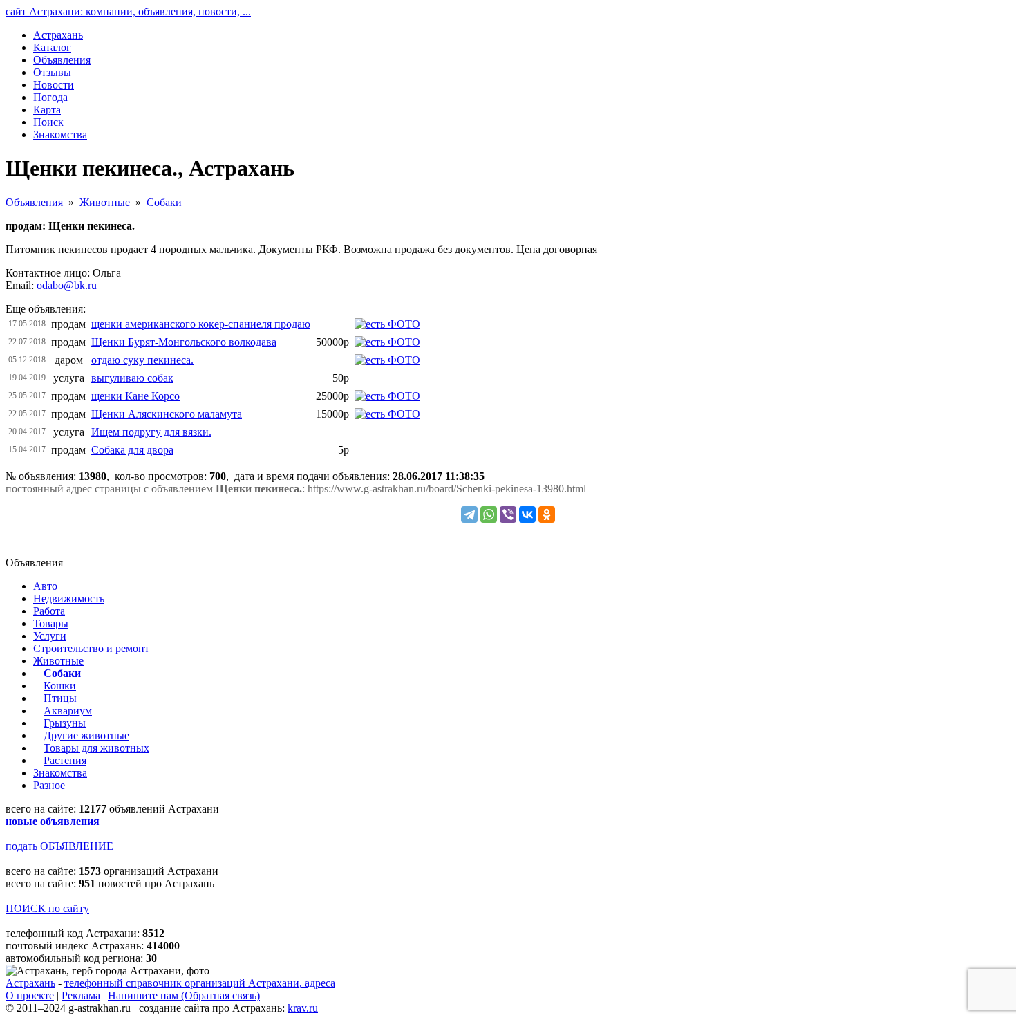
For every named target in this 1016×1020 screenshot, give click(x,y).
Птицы (60, 698)
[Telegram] (469, 514)
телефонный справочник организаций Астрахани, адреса (199, 983)
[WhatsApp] (488, 514)
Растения (65, 760)
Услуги (49, 636)
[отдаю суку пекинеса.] (387, 360)
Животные (104, 202)
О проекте (30, 995)
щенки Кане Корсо (135, 396)
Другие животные (86, 735)
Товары (50, 623)
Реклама (81, 995)
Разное (49, 785)
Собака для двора (132, 450)
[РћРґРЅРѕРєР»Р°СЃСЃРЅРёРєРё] (546, 514)
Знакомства (60, 773)
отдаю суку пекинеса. (142, 360)
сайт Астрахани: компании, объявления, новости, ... (128, 11)
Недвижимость (68, 598)
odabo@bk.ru (67, 285)
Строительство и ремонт (91, 648)
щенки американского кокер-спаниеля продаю (200, 324)
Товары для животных (96, 748)
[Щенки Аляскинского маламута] (387, 414)
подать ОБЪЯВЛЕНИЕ (59, 846)
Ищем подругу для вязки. (151, 432)
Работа (49, 611)
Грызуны (65, 723)
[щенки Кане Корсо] (387, 396)
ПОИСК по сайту (47, 908)
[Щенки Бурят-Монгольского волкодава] (387, 342)
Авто (45, 586)
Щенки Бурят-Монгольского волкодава (183, 342)
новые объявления (53, 821)
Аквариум (68, 710)
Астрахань (30, 983)
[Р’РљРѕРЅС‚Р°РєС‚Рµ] (527, 514)
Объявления (34, 202)
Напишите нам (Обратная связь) (184, 995)
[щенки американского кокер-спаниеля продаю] (387, 324)
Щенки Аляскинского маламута (166, 414)
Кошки (60, 686)
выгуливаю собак (132, 378)
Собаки (164, 202)
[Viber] (508, 514)
